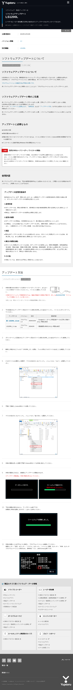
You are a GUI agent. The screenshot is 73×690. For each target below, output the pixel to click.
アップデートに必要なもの (18, 106)
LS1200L (23, 48)
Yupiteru (9, 25)
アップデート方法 (26, 65)
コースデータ (43, 639)
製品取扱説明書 (60, 295)
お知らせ (12, 681)
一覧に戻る (67, 30)
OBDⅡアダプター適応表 (46, 595)
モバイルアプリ (8, 598)
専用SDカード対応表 (10, 606)
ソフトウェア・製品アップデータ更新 (32, 25)
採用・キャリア (31, 681)
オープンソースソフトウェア (12, 603)
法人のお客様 (40, 681)
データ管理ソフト (44, 647)
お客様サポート (17, 25)
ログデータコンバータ (46, 609)
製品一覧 (5, 665)
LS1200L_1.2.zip (14, 320)
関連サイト (6, 672)
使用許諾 (31, 106)
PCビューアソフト (9, 595)
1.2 (21, 41)
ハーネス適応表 (44, 621)
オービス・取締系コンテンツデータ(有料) (51, 601)
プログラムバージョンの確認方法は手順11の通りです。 (18, 83)
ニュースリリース (20, 681)
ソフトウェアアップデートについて (11, 65)
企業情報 (5, 681)
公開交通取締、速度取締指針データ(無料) (51, 598)
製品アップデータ (9, 601)
